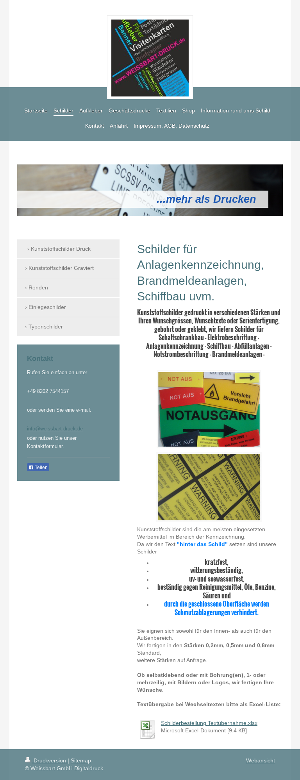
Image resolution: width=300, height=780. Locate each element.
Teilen (41, 467)
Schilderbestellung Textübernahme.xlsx (209, 723)
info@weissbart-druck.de (55, 429)
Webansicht (260, 760)
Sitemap (81, 760)
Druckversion (50, 760)
